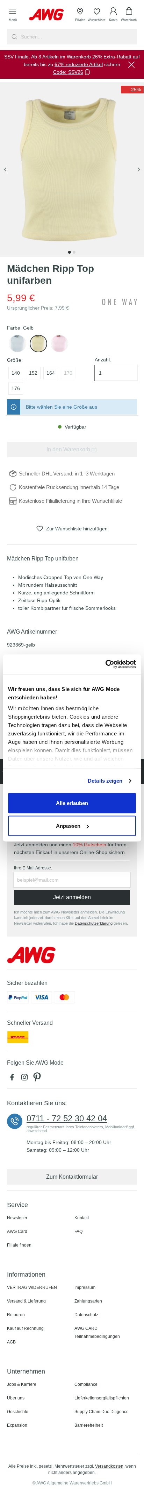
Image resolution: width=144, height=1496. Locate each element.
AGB (11, 1342)
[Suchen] (13, 36)
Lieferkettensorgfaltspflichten (101, 1398)
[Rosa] (59, 343)
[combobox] (78, 36)
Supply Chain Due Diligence (101, 1411)
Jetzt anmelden (72, 897)
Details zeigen (105, 781)
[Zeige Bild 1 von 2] (69, 252)
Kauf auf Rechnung (25, 1328)
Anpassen (68, 826)
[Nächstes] (139, 169)
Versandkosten (109, 1466)
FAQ (78, 1231)
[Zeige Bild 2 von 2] (74, 252)
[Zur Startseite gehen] (46, 14)
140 (16, 373)
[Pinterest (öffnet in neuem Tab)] (37, 1079)
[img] (132, 89)
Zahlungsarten (88, 1301)
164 (50, 373)
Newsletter (17, 1217)
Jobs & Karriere (21, 1384)
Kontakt (81, 1217)
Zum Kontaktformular (72, 1177)
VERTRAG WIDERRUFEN (32, 1287)
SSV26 (75, 72)
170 (68, 373)
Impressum (84, 1287)
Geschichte (17, 1411)
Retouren (16, 1314)
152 (33, 373)
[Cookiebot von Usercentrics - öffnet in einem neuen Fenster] (105, 664)
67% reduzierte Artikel (79, 64)
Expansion (17, 1425)
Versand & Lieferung (26, 1301)
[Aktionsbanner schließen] (131, 64)
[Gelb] (38, 343)
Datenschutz (86, 1314)
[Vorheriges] (5, 169)
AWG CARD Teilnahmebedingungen (97, 1332)
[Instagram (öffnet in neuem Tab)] (26, 1079)
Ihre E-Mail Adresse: (33, 868)
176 (16, 388)
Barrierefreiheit (88, 1425)
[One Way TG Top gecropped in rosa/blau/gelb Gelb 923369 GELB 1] (72, 169)
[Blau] (17, 343)
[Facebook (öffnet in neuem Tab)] (13, 1079)
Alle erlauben (72, 803)
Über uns (15, 1398)
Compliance (86, 1384)
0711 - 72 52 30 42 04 (67, 1118)
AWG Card (17, 1231)
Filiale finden (19, 1245)
